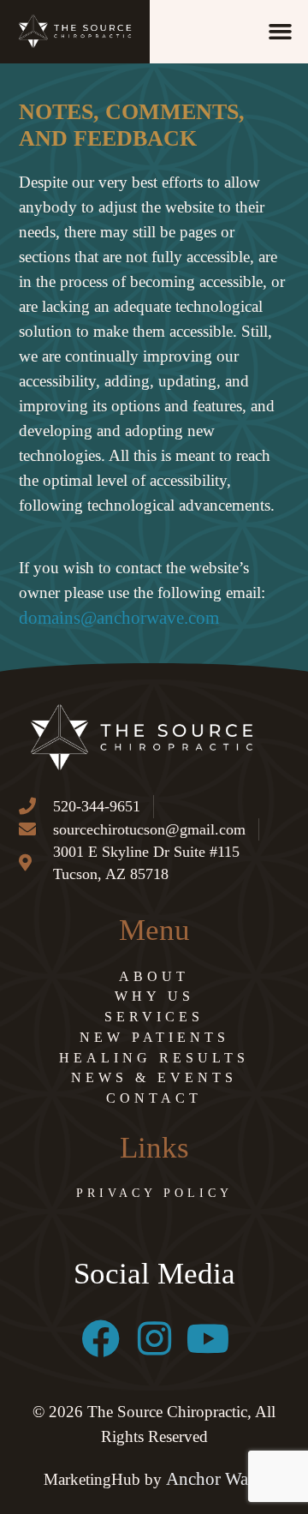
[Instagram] (154, 1339)
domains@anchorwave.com (119, 617)
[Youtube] (208, 1339)
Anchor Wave (215, 1479)
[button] (280, 32)
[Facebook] (100, 1339)
